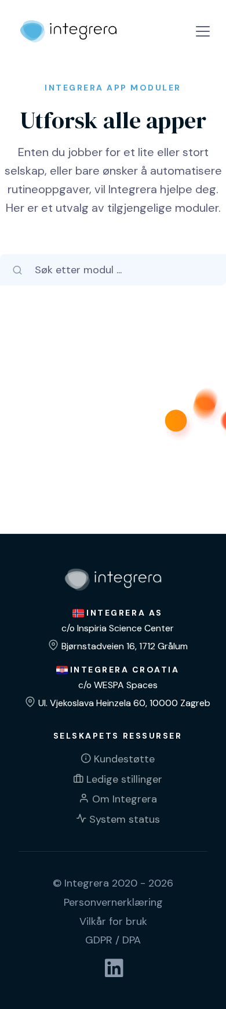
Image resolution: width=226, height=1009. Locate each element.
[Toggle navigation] (203, 31)
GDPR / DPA (113, 940)
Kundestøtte (124, 759)
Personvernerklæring (113, 902)
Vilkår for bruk (113, 921)
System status (124, 819)
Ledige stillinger (124, 779)
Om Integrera (124, 799)
